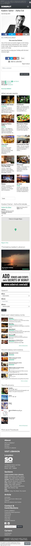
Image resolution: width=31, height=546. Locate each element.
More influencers (23, 425)
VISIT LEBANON (12, 451)
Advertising (8, 514)
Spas (9, 487)
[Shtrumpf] (23, 163)
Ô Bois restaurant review (15, 357)
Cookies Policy (23, 539)
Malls (13, 484)
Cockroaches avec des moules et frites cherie (18, 374)
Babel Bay (11, 323)
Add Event (7, 517)
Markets (18, 484)
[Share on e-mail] (26, 34)
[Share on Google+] (19, 34)
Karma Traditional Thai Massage (7, 165)
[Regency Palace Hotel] (7, 122)
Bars (10, 478)
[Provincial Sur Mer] (23, 142)
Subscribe (7, 519)
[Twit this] (12, 34)
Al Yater (19, 184)
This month (23, 491)
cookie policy (7, 2)
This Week (16, 491)
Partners (7, 446)
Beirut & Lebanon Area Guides (13, 502)
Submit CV (7, 535)
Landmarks (22, 481)
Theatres (12, 479)
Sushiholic (20, 105)
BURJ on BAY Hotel (7, 105)
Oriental (9, 83)
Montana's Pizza (22, 124)
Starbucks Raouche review (15, 362)
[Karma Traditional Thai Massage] (7, 163)
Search (3, 310)
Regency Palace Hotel (6, 124)
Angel (10, 403)
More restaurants (23, 345)
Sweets (22, 476)
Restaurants (12, 476)
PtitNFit (11, 388)
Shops (10, 484)
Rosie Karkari (12, 418)
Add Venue (8, 515)
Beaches (15, 486)
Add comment (24, 74)
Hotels (9, 483)
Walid (10, 395)
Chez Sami (4, 144)
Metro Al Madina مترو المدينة (15, 410)
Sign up (27, 543)
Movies (22, 479)
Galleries (9, 481)
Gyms (11, 486)
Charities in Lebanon (10, 448)
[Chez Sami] (7, 142)
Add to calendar (16, 61)
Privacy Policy (14, 539)
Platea (3, 184)
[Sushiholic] (23, 103)
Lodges (14, 483)
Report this (4, 243)
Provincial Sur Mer (23, 144)
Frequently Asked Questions (12, 512)
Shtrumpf (20, 165)
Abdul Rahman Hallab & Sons (16, 340)
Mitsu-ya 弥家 (12, 334)
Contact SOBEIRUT (10, 510)
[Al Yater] (23, 182)
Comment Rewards (10, 520)
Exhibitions (22, 478)
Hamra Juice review (13, 353)
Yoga (16, 487)
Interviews (7, 497)
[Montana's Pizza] (23, 122)
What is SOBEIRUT (10, 443)
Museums (15, 481)
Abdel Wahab (12, 329)
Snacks (18, 476)
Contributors (8, 533)
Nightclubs (15, 478)
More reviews (24, 381)
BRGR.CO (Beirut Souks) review (16, 367)
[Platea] (7, 182)
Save (22, 58)
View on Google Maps (15, 219)
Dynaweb (7, 444)
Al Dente (11, 318)
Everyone (10, 84)
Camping (19, 483)
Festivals (8, 81)
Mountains (21, 486)
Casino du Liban (6, 207)
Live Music (16, 81)
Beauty (13, 487)
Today (11, 491)
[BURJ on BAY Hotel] (7, 103)
